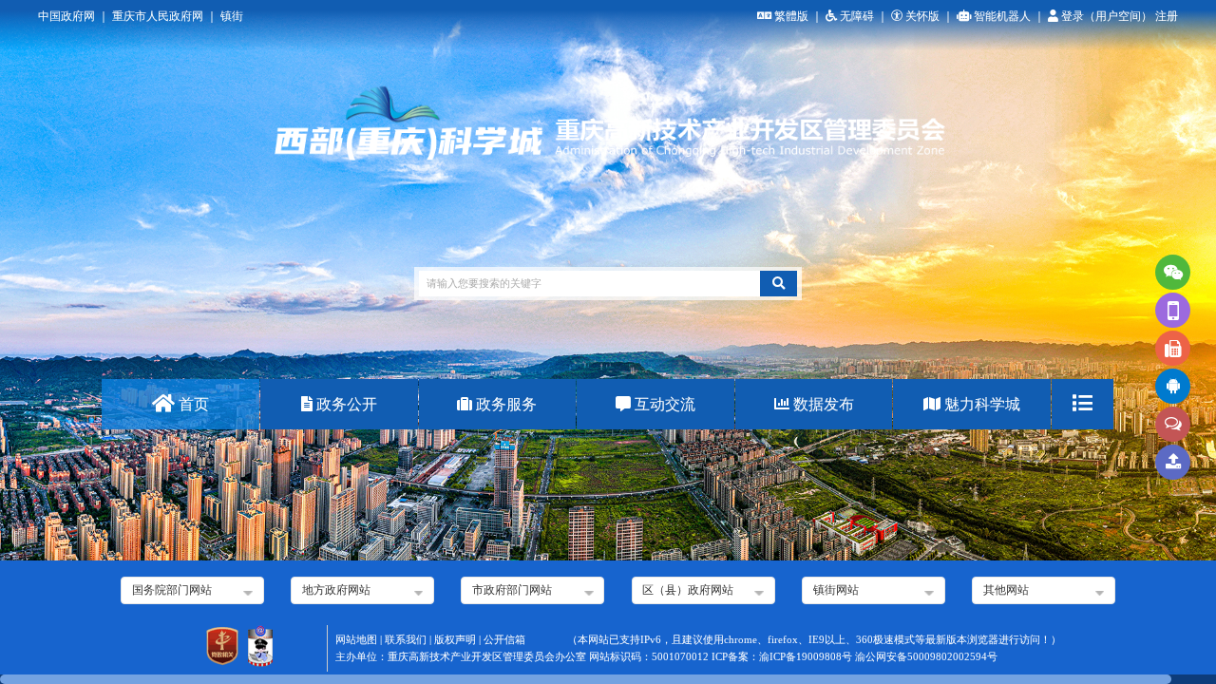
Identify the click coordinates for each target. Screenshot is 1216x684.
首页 (192, 404)
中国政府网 (66, 16)
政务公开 (345, 404)
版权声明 (455, 640)
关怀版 (922, 16)
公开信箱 (504, 640)
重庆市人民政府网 (157, 16)
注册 (1166, 16)
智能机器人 (1002, 16)
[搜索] (779, 283)
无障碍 (857, 16)
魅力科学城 (980, 404)
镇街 (231, 16)
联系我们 (406, 640)
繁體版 (791, 16)
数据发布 (821, 404)
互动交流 (663, 404)
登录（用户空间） (1108, 16)
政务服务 (504, 404)
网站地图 (356, 640)
